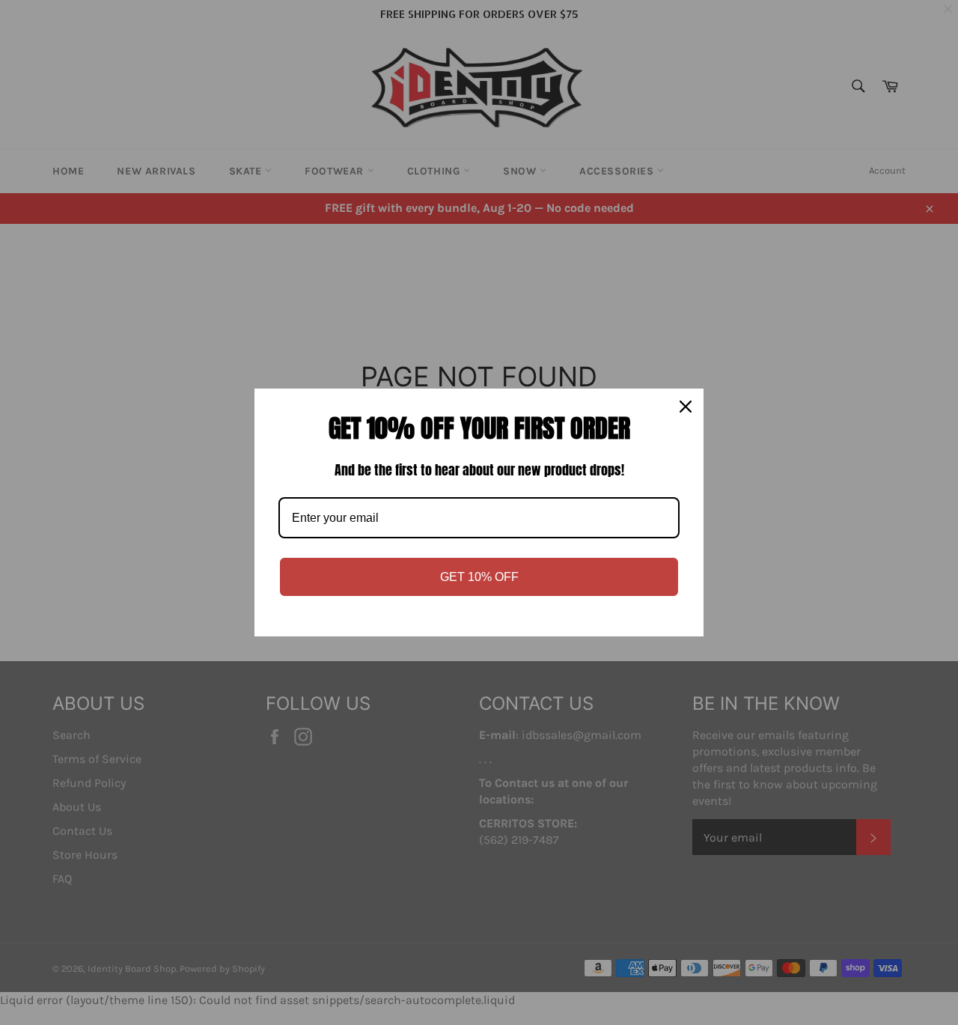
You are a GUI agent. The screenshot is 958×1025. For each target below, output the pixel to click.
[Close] (686, 407)
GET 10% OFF (479, 577)
